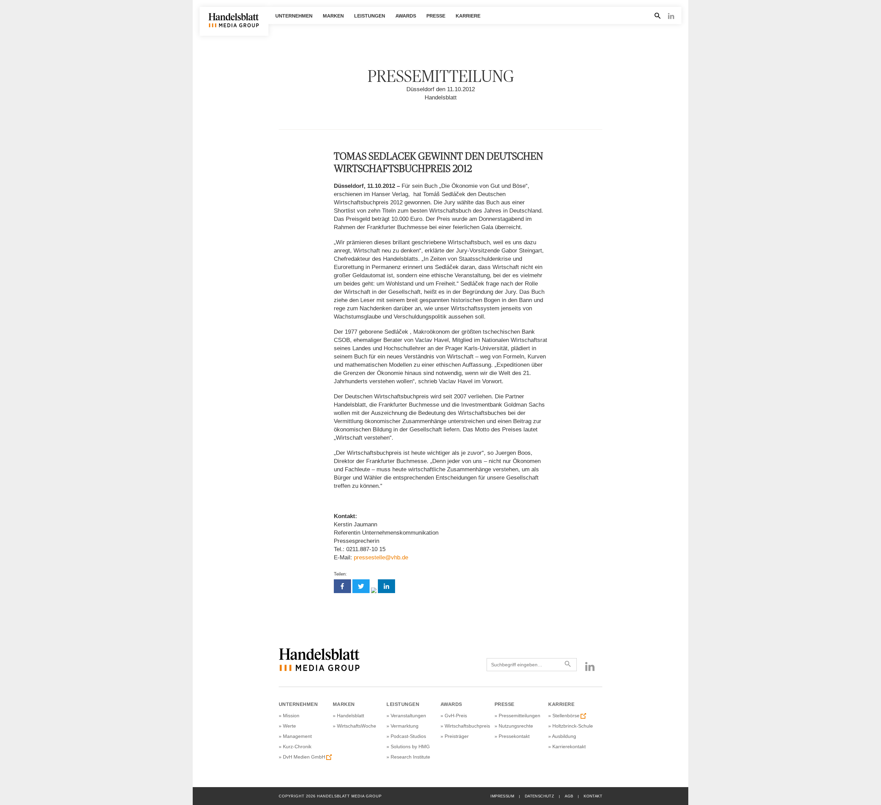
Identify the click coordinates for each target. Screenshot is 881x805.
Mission (291, 715)
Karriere (468, 16)
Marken (333, 16)
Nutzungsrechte (516, 726)
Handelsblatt (350, 715)
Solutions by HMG (410, 746)
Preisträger (457, 736)
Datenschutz (539, 796)
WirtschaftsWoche (356, 726)
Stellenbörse (566, 715)
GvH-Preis (456, 715)
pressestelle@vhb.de (381, 557)
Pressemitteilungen (519, 715)
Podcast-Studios (408, 736)
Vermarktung (404, 726)
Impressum (502, 796)
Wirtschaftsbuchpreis (467, 726)
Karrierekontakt (569, 746)
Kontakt (593, 796)
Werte (289, 726)
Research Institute (410, 757)
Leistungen (369, 16)
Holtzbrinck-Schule (572, 726)
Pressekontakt (514, 736)
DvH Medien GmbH (304, 757)
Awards (405, 16)
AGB (569, 796)
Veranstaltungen (408, 715)
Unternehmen (293, 16)
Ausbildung (564, 736)
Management (297, 736)
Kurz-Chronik (297, 746)
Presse (435, 16)
